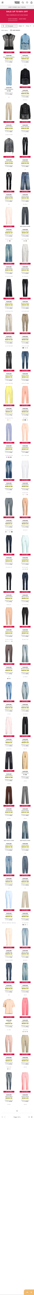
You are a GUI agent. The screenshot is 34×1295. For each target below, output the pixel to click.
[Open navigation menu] (2, 2)
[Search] (23, 2)
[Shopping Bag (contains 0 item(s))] (31, 2)
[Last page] (31, 1117)
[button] (17, 1111)
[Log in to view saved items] (27, 2)
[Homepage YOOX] (17, 2)
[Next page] (29, 1117)
